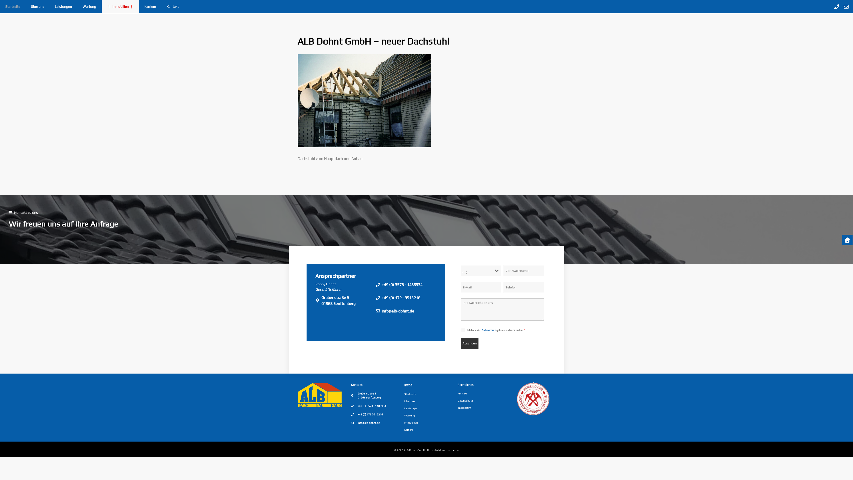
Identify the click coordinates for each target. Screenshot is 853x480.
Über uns (37, 6)
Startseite (12, 6)
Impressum (464, 407)
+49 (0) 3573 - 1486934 (402, 284)
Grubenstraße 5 (335, 297)
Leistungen (63, 6)
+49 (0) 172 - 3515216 (401, 297)
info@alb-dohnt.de (398, 311)
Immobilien (411, 422)
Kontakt (173, 6)
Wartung (89, 6)
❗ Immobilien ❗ (120, 6)
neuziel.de (453, 450)
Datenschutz (465, 400)
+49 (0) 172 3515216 (370, 414)
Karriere (150, 6)
